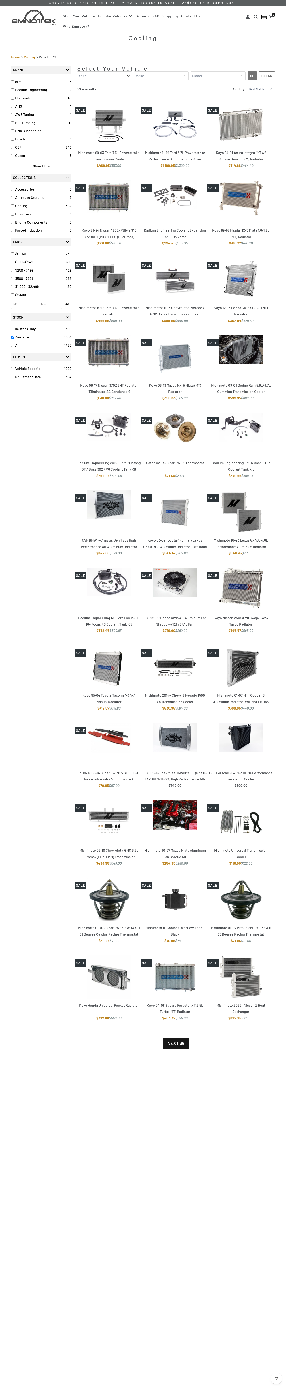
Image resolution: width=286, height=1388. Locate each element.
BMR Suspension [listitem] (28, 131)
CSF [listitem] (18, 147)
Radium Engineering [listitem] (31, 89)
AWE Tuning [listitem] (24, 114)
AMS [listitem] (18, 106)
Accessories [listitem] (25, 189)
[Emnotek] (34, 17)
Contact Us (191, 16)
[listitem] (39, 254)
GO (67, 304)
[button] (264, 17)
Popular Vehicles (113, 16)
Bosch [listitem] (20, 139)
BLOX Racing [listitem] (25, 122)
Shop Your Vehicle (79, 16)
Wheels (142, 16)
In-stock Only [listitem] (25, 329)
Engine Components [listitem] (31, 222)
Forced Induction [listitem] (28, 230)
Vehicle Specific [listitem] (27, 368)
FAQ (156, 16)
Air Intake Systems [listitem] (29, 197)
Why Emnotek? (76, 26)
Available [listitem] (22, 337)
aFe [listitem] (18, 81)
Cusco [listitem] (20, 155)
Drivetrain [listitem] (23, 214)
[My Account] (248, 17)
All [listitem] (17, 345)
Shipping (170, 16)
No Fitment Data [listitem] (28, 377)
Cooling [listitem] (21, 205)
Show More (41, 166)
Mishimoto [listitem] (23, 98)
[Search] (256, 17)
